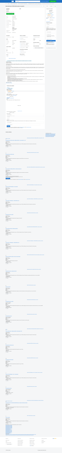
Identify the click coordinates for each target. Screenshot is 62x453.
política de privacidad (20, 179)
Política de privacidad (20, 441)
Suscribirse (8, 178)
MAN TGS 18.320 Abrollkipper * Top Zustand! (12, 186)
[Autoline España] (8, 1)
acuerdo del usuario (28, 179)
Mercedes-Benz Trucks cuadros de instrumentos (50, 135)
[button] (42, 6)
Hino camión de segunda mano (12, 434)
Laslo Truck (8, 87)
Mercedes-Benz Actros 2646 (9, 214)
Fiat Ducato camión (34, 434)
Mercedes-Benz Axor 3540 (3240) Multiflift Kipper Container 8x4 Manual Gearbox (16, 402)
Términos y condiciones (20, 440)
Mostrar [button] (12, 95)
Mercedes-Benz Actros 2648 (9, 301)
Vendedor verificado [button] (10, 88)
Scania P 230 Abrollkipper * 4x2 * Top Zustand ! (12, 374)
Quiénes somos (7, 440)
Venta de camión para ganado (28, 434)
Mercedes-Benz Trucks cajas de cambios (50, 134)
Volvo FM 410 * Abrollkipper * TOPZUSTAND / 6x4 (12, 242)
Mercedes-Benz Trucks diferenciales (50, 136)
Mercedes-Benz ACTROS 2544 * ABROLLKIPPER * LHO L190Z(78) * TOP (16, 140)
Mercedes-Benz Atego (9, 388)
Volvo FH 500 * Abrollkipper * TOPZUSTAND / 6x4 (12, 200)
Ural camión (7, 434)
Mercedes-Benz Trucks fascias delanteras (50, 135)
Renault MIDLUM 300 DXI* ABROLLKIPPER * (12, 228)
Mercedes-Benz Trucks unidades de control (50, 133)
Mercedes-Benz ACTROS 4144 (10, 154)
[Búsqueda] (15, 1)
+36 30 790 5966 (15, 95)
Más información (48, 21)
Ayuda (6, 441)
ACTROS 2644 (14, 17)
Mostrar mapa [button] (19, 105)
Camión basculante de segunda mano (20, 434)
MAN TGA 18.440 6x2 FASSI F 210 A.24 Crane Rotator (13, 256)
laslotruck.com (8, 97)
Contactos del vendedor (8, 442)
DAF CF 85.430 (8, 417)
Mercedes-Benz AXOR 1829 (9, 359)
